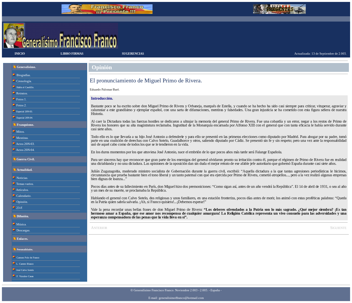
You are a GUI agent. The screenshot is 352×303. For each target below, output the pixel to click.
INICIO (20, 53)
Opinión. (22, 202)
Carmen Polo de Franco (28, 257)
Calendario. (23, 196)
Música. (21, 224)
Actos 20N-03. (25, 144)
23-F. (19, 208)
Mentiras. (22, 138)
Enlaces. (22, 238)
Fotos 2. (21, 105)
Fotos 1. (21, 99)
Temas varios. (25, 184)
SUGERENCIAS (133, 53)
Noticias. (22, 178)
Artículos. (22, 190)
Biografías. (24, 75)
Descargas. (23, 230)
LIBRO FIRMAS (72, 53)
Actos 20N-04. (25, 150)
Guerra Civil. (26, 159)
